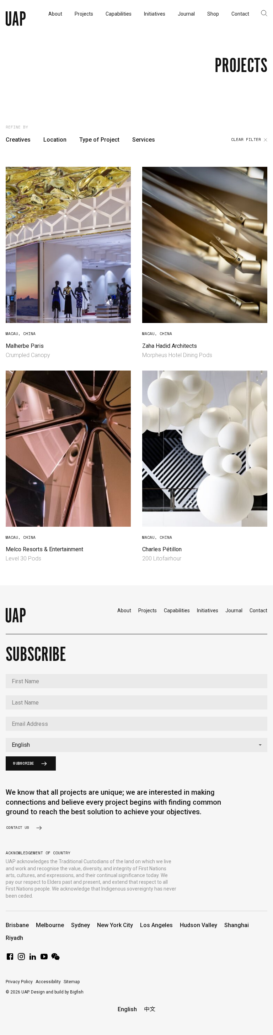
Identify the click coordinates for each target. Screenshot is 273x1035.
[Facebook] (10, 958)
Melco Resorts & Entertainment (44, 549)
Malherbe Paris (25, 346)
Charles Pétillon (162, 549)
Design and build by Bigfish (57, 992)
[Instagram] (21, 958)
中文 (149, 1009)
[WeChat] (55, 958)
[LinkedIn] (32, 958)
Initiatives (207, 610)
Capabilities (177, 610)
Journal (233, 610)
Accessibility (48, 981)
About (124, 610)
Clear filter (246, 139)
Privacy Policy (19, 981)
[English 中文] (136, 745)
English (127, 1009)
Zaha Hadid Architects (169, 346)
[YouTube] (44, 958)
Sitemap (72, 981)
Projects (147, 610)
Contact (258, 610)
